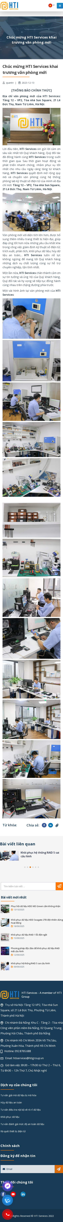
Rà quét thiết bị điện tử (13, 1131)
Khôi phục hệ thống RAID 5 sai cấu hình (30, 963)
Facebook (44, 825)
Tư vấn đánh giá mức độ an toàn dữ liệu (22, 1124)
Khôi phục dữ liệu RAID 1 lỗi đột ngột (29, 934)
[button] (25, 867)
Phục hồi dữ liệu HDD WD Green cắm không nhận (35, 906)
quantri (10, 82)
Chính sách (10, 1145)
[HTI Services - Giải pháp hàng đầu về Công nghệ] (9, 5)
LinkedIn (50, 825)
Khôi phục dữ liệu (10, 1116)
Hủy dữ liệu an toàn (11, 1102)
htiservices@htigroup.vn (28, 1058)
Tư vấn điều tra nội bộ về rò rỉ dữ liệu (21, 1109)
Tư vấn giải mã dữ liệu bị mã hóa (18, 1095)
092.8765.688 (23, 1051)
